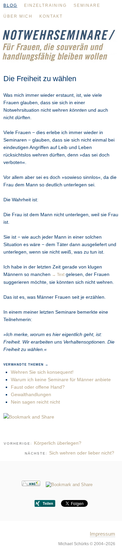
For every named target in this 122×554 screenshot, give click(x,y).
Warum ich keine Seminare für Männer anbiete (61, 379)
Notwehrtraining (61, 49)
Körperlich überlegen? (57, 443)
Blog (10, 5)
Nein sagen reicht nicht (35, 402)
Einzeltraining (45, 5)
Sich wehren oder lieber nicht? (81, 453)
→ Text (58, 274)
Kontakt (51, 16)
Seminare (87, 5)
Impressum (102, 534)
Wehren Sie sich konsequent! (42, 372)
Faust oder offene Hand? (38, 387)
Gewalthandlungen (31, 394)
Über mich (18, 16)
